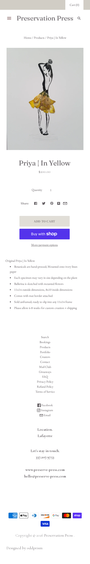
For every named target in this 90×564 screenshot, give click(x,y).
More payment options (44, 245)
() (74, 5)
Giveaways (45, 372)
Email (46, 415)
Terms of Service (45, 392)
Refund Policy (45, 387)
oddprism (35, 548)
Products (39, 38)
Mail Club (45, 367)
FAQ (45, 377)
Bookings (45, 342)
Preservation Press (58, 535)
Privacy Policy (45, 382)
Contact (45, 362)
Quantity (37, 190)
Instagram (46, 410)
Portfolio (45, 352)
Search (45, 337)
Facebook (47, 405)
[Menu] (9, 18)
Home (27, 38)
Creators (45, 357)
